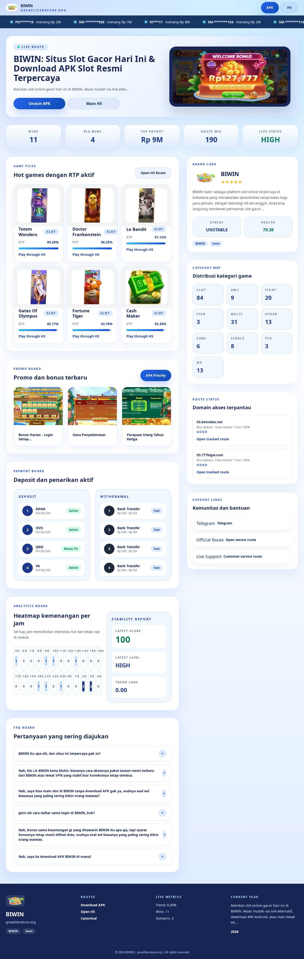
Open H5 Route (153, 173)
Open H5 (88, 911)
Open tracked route (213, 439)
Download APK (93, 905)
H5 (289, 7)
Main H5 (94, 103)
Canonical (89, 918)
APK (269, 7)
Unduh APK (39, 103)
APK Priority (156, 375)
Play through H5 (32, 254)
